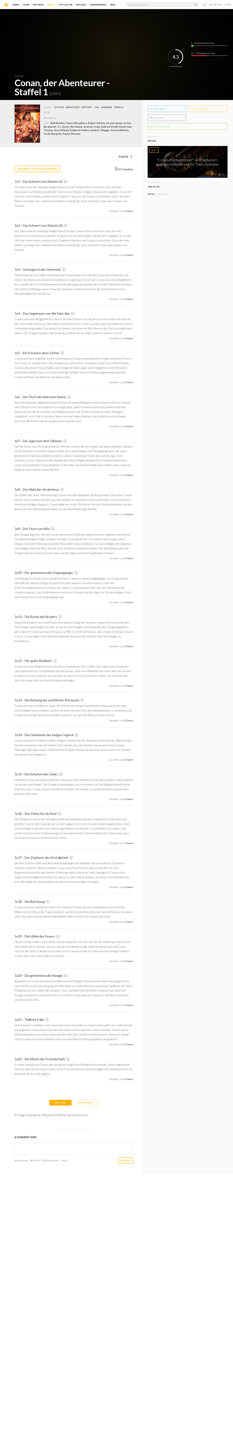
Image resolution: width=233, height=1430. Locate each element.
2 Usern (128, 961)
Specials (81, 4)
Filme (26, 4)
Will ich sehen (159, 108)
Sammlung (157, 117)
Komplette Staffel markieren (38, 168)
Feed (112, 4)
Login (227, 4)
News (16, 4)
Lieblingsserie (200, 108)
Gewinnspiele (98, 4)
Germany (106, 107)
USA (96, 107)
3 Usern (128, 211)
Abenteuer (72, 107)
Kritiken (38, 4)
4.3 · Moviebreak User (203, 53)
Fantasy (86, 107)
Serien (51, 4)
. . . (120, 3)
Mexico (118, 107)
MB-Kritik (60, 1102)
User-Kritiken (84, 1102)
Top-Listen (65, 4)
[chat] (204, 5)
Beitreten (215, 4)
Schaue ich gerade (160, 126)
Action (59, 107)
